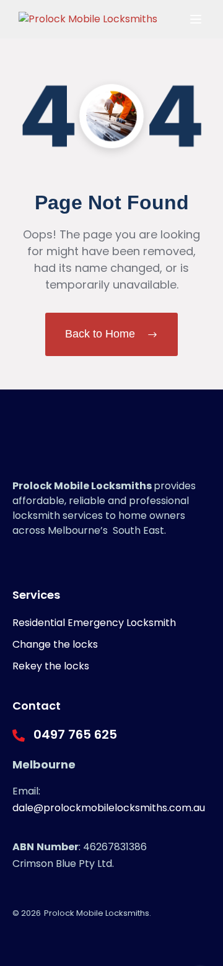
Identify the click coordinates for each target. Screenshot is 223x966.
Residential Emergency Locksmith (94, 623)
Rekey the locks (50, 666)
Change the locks (55, 644)
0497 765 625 (75, 734)
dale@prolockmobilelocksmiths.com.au (108, 808)
